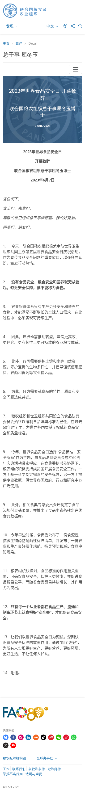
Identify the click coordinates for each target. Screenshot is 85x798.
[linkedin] (28, 737)
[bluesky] (5, 737)
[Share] (71, 26)
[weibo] (66, 737)
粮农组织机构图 (14, 758)
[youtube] (13, 745)
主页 (6, 44)
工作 (6, 769)
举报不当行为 (13, 774)
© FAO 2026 (11, 787)
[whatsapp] (73, 737)
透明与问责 (34, 774)
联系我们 (19, 769)
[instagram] (21, 737)
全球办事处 (45, 758)
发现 (10, 26)
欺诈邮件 (54, 769)
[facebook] (13, 737)
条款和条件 (36, 769)
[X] (5, 745)
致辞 (19, 44)
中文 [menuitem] (51, 26)
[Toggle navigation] (75, 69)
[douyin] (43, 737)
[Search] (78, 26)
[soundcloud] (36, 737)
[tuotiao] (51, 737)
